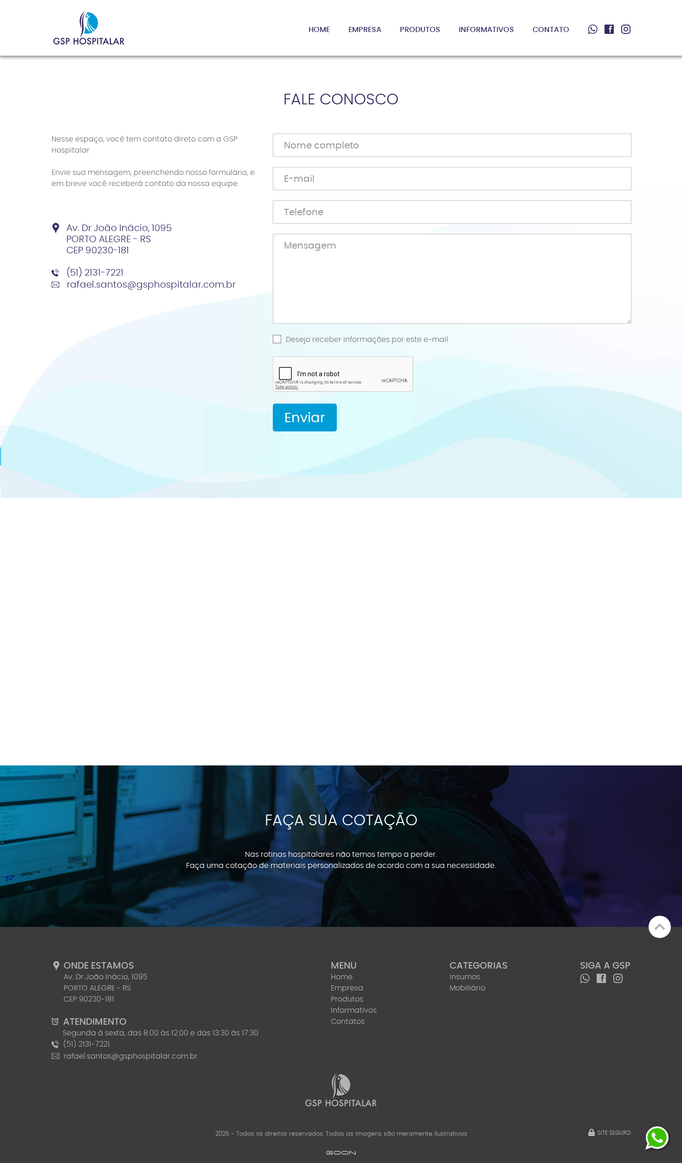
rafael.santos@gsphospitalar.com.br (151, 284)
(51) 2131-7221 (94, 272)
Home (319, 29)
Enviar (304, 418)
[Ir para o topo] (660, 927)
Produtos (420, 29)
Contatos (348, 1021)
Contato (551, 29)
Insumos (465, 977)
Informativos (486, 29)
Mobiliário (467, 988)
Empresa (364, 29)
